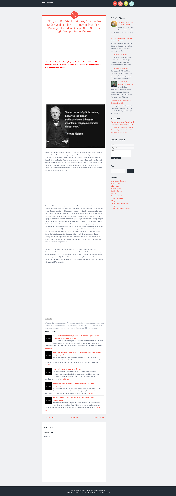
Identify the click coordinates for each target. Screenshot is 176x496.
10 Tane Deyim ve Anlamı (119, 54)
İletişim (113, 193)
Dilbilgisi (113, 201)
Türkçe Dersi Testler (117, 198)
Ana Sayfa (74, 417)
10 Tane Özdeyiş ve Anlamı (119, 68)
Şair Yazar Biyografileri (123, 132)
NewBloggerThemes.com (102, 492)
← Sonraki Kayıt (49, 417)
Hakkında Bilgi (60, 323)
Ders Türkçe (47, 2)
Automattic (77, 492)
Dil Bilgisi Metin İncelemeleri (120, 203)
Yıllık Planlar (115, 186)
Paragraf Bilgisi (115, 130)
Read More (48, 348)
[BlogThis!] (47, 319)
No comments (93, 328)
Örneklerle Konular (118, 125)
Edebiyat (129, 125)
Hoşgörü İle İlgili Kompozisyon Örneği (67, 369)
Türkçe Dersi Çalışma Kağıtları (120, 208)
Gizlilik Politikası (116, 191)
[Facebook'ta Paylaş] (51, 319)
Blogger (102, 490)
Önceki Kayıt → (100, 417)
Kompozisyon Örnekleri (75, 328)
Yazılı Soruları (115, 183)
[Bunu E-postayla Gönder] (45, 319)
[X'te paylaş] (49, 319)
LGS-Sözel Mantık (125, 130)
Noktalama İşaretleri (127, 127)
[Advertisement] (74, 48)
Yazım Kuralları (116, 188)
